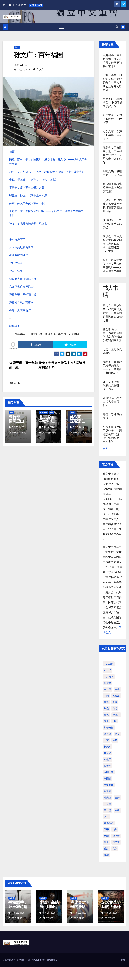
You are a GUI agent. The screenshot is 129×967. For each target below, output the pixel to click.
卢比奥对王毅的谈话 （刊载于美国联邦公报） (113, 102)
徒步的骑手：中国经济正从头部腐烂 (112, 224)
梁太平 (107, 765)
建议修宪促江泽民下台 (22, 278)
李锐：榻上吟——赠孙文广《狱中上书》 (33, 179)
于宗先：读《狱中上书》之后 (26, 187)
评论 (17, 47)
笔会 (106, 816)
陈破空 (116, 842)
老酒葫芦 (108, 823)
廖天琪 (107, 734)
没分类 (11, 898)
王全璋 (107, 804)
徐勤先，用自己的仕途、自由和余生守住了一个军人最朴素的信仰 (112, 155)
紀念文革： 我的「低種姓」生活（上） (113, 135)
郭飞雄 (116, 836)
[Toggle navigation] (61, 27)
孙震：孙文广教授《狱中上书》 (28, 203)
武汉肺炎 (108, 785)
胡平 (106, 829)
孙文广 (40, 69)
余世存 (107, 689)
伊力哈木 (108, 676)
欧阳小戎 (108, 772)
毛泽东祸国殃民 (18, 255)
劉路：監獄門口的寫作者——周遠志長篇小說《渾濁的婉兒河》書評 (112, 434)
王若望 (107, 810)
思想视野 (43, 412)
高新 (115, 848)
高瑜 (106, 855)
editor (23, 65)
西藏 (106, 836)
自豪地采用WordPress (14, 960)
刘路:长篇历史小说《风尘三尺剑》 (113, 402)
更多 (105, 448)
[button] (117, 26)
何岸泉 (107, 683)
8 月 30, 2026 (48, 913)
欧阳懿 (107, 778)
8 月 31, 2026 (17, 913)
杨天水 (107, 746)
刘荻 (115, 702)
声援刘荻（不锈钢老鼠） (24, 294)
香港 (106, 848)
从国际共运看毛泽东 (21, 247)
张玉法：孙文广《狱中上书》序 (28, 195)
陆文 (106, 842)
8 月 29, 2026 (79, 913)
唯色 (106, 714)
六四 (106, 695)
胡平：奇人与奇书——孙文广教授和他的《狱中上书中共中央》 (46, 171)
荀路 (115, 829)
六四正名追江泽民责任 (22, 286)
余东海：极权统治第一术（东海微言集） (112, 187)
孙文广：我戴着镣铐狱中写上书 (28, 223)
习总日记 (108, 663)
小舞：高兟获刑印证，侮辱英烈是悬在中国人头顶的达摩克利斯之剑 (112, 82)
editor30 (16, 918)
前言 (12, 151)
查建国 (107, 759)
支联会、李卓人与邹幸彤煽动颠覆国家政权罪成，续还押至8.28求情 (112, 244)
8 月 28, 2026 (110, 913)
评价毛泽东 (16, 263)
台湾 (115, 708)
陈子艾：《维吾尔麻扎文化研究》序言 (112, 385)
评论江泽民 (16, 271)
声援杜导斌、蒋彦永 (21, 302)
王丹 (117, 797)
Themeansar (51, 960)
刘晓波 (116, 695)
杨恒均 (107, 753)
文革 (106, 740)
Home (122, 960)
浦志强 (107, 797)
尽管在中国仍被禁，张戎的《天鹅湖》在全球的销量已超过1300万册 (113, 313)
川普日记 (108, 727)
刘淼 (106, 702)
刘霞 (106, 708)
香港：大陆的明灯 (20, 310)
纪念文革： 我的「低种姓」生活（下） (113, 119)
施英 (115, 740)
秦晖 (117, 810)
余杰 (117, 689)
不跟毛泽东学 (17, 239)
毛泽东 (107, 791)
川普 (115, 721)
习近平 (107, 670)
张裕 (117, 734)
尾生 (106, 721)
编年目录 (14, 326)
